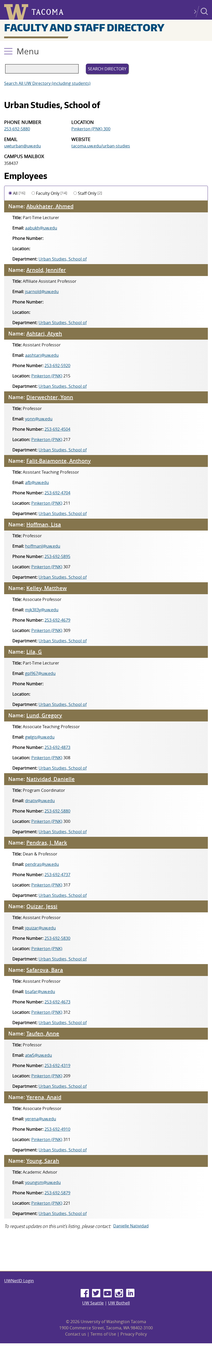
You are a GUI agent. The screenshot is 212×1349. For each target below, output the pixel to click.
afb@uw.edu (37, 482)
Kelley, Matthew (46, 588)
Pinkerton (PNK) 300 (90, 129)
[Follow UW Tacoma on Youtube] (107, 1293)
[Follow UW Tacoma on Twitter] (96, 1293)
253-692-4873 (57, 747)
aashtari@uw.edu (42, 355)
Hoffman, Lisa (43, 524)
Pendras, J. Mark (46, 842)
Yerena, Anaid (43, 1097)
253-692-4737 (57, 874)
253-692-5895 (57, 556)
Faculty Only (51, 193)
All (19, 193)
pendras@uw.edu (42, 864)
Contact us (75, 1334)
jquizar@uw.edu (40, 928)
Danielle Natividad (131, 1226)
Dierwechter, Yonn (49, 397)
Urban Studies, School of (63, 259)
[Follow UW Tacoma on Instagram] (119, 1293)
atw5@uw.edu (38, 1055)
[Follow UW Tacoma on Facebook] (85, 1293)
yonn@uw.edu (38, 419)
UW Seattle (93, 1303)
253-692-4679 (57, 620)
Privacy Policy (133, 1334)
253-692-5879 (57, 1193)
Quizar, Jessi (41, 906)
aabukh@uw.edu (41, 228)
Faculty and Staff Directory (84, 27)
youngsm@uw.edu (43, 1182)
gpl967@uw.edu (40, 673)
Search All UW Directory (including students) (47, 83)
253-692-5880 (17, 129)
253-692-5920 (57, 365)
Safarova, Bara (44, 969)
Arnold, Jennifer (46, 269)
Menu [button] (28, 51)
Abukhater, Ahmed (49, 206)
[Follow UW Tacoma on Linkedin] (130, 1293)
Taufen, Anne (42, 1033)
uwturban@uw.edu (22, 146)
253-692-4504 (57, 429)
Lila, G (34, 651)
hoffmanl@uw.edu (42, 546)
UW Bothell (119, 1303)
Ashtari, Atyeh (44, 333)
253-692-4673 (57, 1002)
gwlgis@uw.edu (40, 737)
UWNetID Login (19, 1281)
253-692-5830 (57, 938)
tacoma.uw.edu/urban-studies (100, 146)
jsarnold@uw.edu (42, 291)
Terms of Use (103, 1334)
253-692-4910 (57, 1129)
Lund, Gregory (44, 715)
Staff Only (90, 193)
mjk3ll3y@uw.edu (41, 610)
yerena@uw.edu (40, 1119)
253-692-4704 (57, 493)
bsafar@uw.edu (40, 991)
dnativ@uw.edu (40, 800)
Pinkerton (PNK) (46, 376)
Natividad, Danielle (50, 779)
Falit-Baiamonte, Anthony (58, 460)
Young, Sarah (42, 1160)
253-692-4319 (57, 1065)
